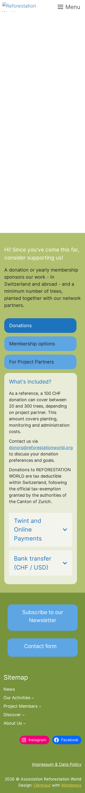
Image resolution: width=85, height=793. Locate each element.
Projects (64, 217)
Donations (20, 325)
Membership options (32, 344)
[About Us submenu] (24, 723)
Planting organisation (33, 217)
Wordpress (71, 785)
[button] (43, 617)
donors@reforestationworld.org (41, 447)
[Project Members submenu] (40, 706)
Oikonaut (42, 785)
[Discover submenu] (23, 714)
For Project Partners (31, 362)
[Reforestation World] (23, 7)
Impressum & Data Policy (56, 764)
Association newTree (28, 41)
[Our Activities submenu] (32, 697)
